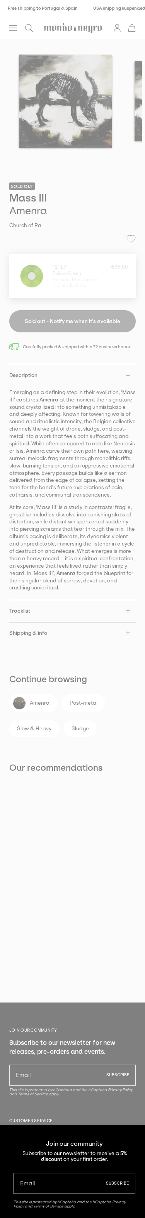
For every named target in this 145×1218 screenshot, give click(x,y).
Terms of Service (48, 1206)
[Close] (133, 1137)
